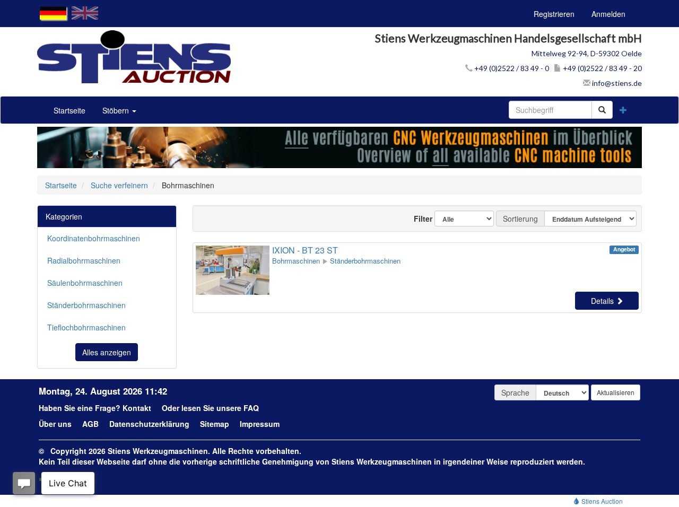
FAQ (251, 408)
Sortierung (520, 218)
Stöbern (116, 110)
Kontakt (137, 408)
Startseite (69, 110)
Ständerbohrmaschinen (86, 305)
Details (603, 300)
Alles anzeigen (106, 352)
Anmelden (608, 13)
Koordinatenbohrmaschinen (93, 238)
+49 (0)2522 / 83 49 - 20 (601, 68)
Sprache (515, 392)
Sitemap (214, 423)
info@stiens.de (616, 83)
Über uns (55, 423)
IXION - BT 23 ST (305, 250)
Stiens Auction (601, 500)
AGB (90, 423)
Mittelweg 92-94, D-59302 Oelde (587, 53)
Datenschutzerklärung (149, 423)
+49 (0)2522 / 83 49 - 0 (511, 68)
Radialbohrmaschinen (83, 260)
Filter (418, 218)
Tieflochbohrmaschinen (86, 327)
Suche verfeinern (119, 185)
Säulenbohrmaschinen (85, 282)
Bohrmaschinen (296, 261)
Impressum (260, 423)
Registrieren (554, 13)
